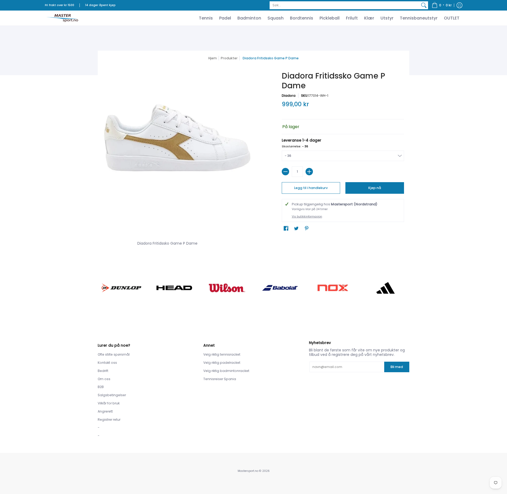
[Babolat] (280, 288)
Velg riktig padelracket (221, 362)
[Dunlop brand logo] (121, 287)
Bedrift (103, 371)
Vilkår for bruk (109, 403)
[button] (441, 5)
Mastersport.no (248, 471)
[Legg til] (309, 171)
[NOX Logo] (332, 288)
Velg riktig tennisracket (221, 354)
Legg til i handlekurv (311, 188)
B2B (101, 387)
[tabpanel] (253, 242)
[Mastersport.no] (62, 18)
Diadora (288, 95)
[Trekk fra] (285, 171)
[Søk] (424, 5)
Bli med (397, 367)
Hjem (212, 58)
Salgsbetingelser (112, 395)
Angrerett (105, 411)
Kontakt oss (107, 362)
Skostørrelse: (295, 146)
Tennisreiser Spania (219, 379)
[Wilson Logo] (227, 287)
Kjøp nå (374, 188)
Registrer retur (109, 419)
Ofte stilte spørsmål (114, 354)
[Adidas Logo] (385, 288)
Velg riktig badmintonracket (226, 371)
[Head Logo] (174, 287)
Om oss (104, 379)
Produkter (229, 58)
